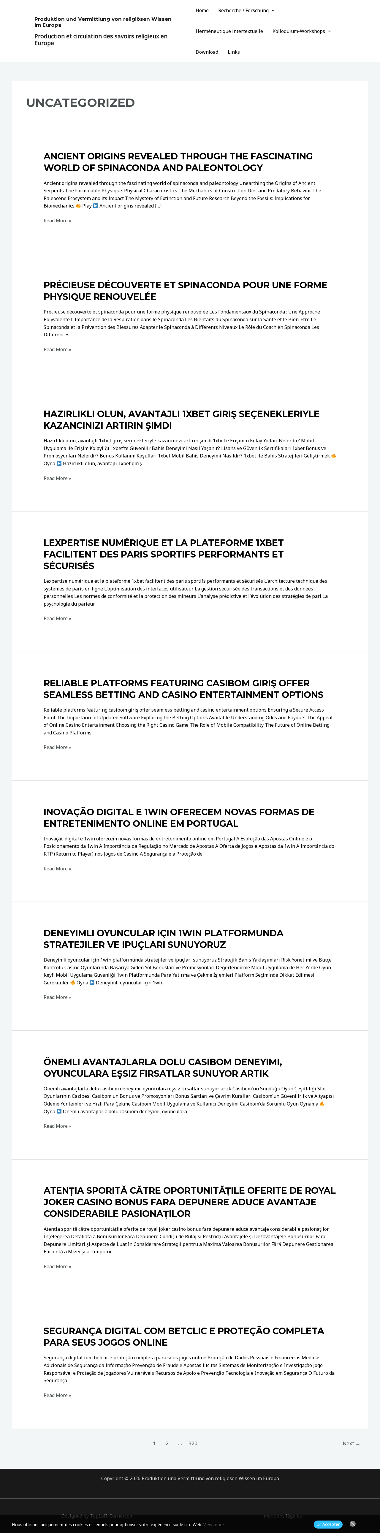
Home (202, 10)
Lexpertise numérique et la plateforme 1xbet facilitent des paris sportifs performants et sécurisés (164, 554)
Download (207, 52)
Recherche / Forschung (243, 10)
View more (213, 1524)
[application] (272, 10)
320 (193, 1443)
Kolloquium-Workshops (299, 31)
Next (351, 1443)
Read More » (57, 221)
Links (234, 52)
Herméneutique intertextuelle (229, 31)
